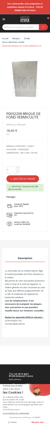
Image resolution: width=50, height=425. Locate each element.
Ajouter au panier (24, 178)
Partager (19, 197)
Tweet (24, 197)
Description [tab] (25, 258)
